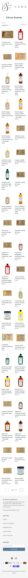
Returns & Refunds (8, 523)
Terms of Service (8, 535)
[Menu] (25, 6)
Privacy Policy (7, 531)
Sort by (3, 22)
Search (5, 519)
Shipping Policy (7, 527)
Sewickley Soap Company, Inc (13, 571)
